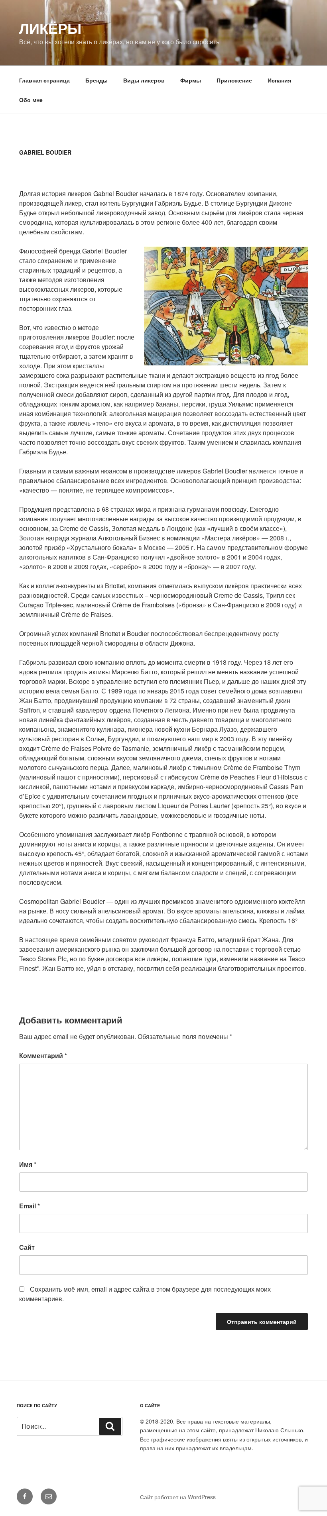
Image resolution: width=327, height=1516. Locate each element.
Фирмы (190, 80)
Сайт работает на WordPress (178, 1497)
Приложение (234, 80)
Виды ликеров (144, 80)
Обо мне (31, 100)
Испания (279, 80)
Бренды (96, 80)
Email (29, 1205)
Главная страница (44, 80)
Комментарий (43, 1055)
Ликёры (50, 28)
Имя (27, 1164)
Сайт (27, 1247)
